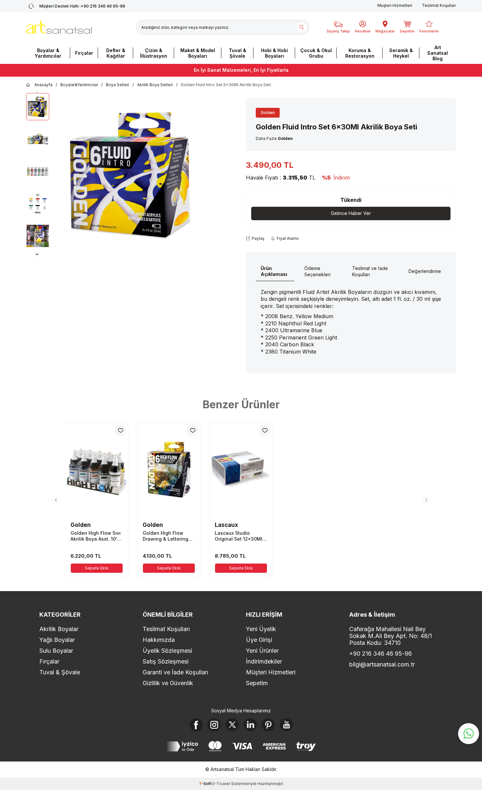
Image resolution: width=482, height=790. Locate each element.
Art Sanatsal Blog (437, 53)
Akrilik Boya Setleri (155, 84)
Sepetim (257, 683)
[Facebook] (196, 724)
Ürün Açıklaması (274, 271)
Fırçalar (84, 53)
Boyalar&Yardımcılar (79, 84)
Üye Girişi (259, 639)
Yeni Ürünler (262, 650)
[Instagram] (214, 724)
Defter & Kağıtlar (115, 53)
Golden (268, 112)
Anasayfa (43, 84)
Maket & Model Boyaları (197, 53)
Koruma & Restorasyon (359, 53)
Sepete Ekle (97, 568)
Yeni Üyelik (261, 629)
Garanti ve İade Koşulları (175, 672)
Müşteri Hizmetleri (394, 5)
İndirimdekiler (264, 661)
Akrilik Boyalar (58, 629)
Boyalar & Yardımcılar (48, 53)
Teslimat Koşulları (439, 5)
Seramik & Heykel (401, 53)
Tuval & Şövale (237, 53)
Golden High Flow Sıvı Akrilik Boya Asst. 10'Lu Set (96, 536)
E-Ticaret (221, 783)
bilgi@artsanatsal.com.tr (382, 664)
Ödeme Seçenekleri (317, 271)
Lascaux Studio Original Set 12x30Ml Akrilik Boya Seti (238, 536)
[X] (232, 724)
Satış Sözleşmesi (166, 661)
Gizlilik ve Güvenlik (168, 683)
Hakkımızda (159, 639)
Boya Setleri (117, 84)
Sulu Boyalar (56, 650)
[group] (131, 175)
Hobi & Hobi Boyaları (274, 53)
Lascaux (226, 525)
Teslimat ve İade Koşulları (370, 271)
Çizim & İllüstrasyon (153, 53)
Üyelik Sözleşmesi (167, 650)
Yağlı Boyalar (57, 639)
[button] (37, 92)
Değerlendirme (425, 271)
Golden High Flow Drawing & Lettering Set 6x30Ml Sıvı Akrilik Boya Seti (168, 536)
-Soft (205, 783)
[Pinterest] (268, 724)
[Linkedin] (250, 724)
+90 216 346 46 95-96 (82, 6)
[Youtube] (286, 724)
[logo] (59, 27)
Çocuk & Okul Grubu (316, 53)
